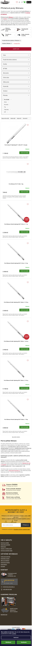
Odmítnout (8, 642)
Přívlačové (10, 40)
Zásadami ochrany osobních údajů (22, 529)
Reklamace (3, 546)
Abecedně (25, 118)
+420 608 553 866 (9, 581)
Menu (30, 2)
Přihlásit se (26, 525)
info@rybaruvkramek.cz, (14, 470)
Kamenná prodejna (5, 562)
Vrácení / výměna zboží (6, 548)
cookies (14, 633)
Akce (6, 102)
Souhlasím (24, 642)
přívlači (5, 18)
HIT (6, 112)
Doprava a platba (5, 542)
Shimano (11, 17)
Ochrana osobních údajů (6, 550)
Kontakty (3, 566)
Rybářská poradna (5, 558)
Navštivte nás (4, 614)
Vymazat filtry (17, 43)
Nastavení (16, 637)
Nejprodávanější (5, 118)
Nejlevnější (12, 118)
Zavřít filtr (16, 49)
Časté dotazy (4, 564)
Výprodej (7, 109)
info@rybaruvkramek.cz (9, 586)
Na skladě (7, 99)
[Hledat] (22, 2)
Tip (6, 107)
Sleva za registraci (5, 560)
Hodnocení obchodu (5, 556)
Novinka (7, 104)
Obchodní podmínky (5, 544)
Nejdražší (19, 118)
